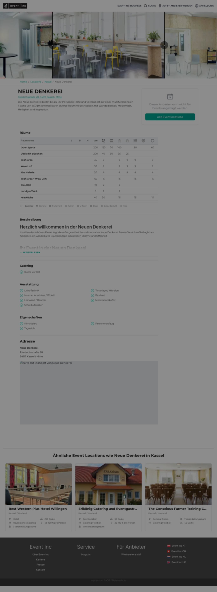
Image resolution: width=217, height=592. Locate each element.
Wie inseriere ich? (131, 554)
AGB (107, 580)
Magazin (85, 554)
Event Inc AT (179, 545)
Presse (41, 564)
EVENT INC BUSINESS (130, 6)
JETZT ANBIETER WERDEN (177, 5)
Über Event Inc (41, 554)
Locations (35, 81)
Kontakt (40, 569)
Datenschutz (119, 580)
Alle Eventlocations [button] (170, 117)
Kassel (47, 81)
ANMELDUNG (206, 5)
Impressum (97, 580)
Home (23, 81)
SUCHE (152, 5)
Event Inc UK (179, 562)
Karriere (40, 559)
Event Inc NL (179, 556)
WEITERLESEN (31, 252)
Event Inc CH (178, 551)
